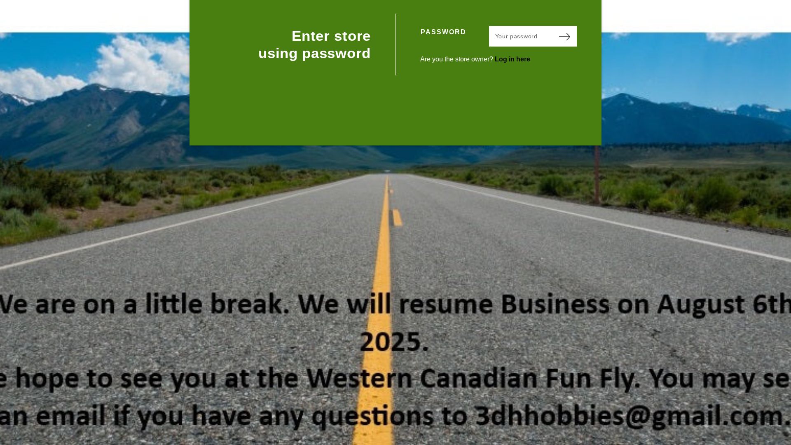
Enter (564, 36)
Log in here (512, 59)
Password (443, 31)
